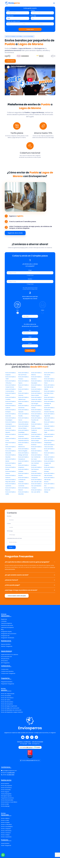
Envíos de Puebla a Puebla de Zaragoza (36, 430)
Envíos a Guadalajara (7, 826)
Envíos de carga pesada (7, 693)
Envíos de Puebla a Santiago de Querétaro (49, 403)
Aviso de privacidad (37, 742)
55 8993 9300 (11, 772)
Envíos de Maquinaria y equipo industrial (12, 712)
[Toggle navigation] (54, 3)
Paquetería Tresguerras (7, 684)
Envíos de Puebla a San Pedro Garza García (49, 393)
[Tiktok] (36, 737)
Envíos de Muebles (6, 695)
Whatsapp (10, 531)
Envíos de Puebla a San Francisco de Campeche (36, 475)
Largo (30, 337)
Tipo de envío (9, 16)
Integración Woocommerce (8, 633)
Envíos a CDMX (5, 820)
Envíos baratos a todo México (9, 802)
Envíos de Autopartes (7, 704)
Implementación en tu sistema (9, 654)
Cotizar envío (30, 29)
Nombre (9, 516)
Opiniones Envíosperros (7, 627)
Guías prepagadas (6, 794)
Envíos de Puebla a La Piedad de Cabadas (23, 479)
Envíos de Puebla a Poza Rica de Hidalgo (36, 420)
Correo (9, 523)
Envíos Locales (5, 804)
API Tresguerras (5, 663)
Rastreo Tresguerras (6, 646)
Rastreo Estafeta (5, 644)
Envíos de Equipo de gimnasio (9, 706)
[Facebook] (32, 737)
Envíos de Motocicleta (7, 702)
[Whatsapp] (3, 855)
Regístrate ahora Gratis (15, 233)
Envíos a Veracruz (6, 832)
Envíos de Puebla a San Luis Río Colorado (49, 375)
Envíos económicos (6, 787)
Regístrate (4, 619)
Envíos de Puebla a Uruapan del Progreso (49, 463)
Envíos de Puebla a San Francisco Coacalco (36, 469)
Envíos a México (5, 818)
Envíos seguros (5, 791)
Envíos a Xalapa (5, 835)
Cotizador (4, 621)
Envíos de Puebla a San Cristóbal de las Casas (36, 457)
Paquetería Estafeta (6, 681)
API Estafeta (4, 660)
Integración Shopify (6, 631)
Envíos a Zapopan (6, 828)
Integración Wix (5, 635)
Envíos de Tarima (5, 700)
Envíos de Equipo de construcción (10, 708)
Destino (33, 10)
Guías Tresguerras (6, 845)
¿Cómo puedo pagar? (12, 585)
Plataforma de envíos (7, 625)
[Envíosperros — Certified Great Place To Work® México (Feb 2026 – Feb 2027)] (30, 754)
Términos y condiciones (24, 742)
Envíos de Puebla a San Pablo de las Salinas (49, 387)
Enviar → (11, 547)
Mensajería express (6, 796)
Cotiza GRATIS (10, 61)
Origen (8, 10)
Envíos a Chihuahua (6, 824)
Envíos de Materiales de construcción (11, 710)
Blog (2, 629)
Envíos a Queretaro (6, 837)
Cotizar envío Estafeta (7, 671)
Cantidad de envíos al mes (14, 538)
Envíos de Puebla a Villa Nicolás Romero (49, 479)
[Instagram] (27, 737)
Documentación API (6, 656)
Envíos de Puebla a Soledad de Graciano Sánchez (49, 409)
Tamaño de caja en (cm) (13, 21)
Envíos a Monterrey (6, 830)
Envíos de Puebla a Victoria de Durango (49, 469)
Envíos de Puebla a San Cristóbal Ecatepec (36, 463)
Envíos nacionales (6, 789)
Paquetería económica (7, 798)
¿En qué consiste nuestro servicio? (16, 575)
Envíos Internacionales (7, 800)
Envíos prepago (5, 806)
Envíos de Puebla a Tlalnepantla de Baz (49, 436)
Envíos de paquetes (6, 785)
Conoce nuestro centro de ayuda (17, 595)
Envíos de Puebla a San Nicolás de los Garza (49, 381)
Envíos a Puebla (5, 822)
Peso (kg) (33, 16)
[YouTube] (22, 737)
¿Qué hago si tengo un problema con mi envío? (21, 590)
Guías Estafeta (5, 843)
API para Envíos (5, 658)
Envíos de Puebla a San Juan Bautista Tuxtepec (36, 486)
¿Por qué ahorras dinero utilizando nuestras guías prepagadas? (27, 562)
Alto (30, 330)
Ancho (30, 343)
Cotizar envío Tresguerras (8, 673)
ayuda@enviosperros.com (9, 770)
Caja (17, 310)
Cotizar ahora (30, 350)
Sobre (42, 310)
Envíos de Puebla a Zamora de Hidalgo (49, 490)
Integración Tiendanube (7, 637)
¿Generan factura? (11, 580)
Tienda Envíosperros (6, 623)
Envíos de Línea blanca (7, 697)
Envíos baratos (5, 783)
